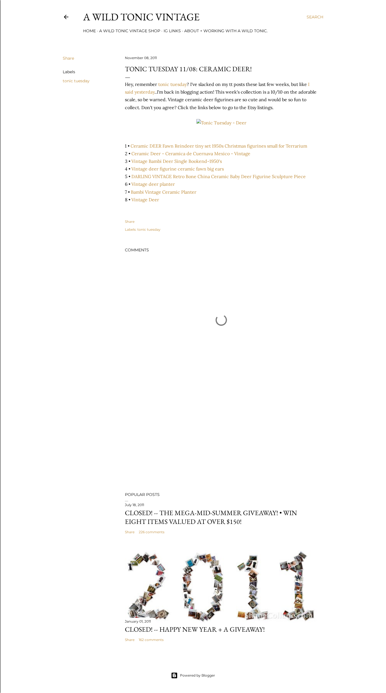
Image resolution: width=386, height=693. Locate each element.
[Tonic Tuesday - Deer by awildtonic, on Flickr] (221, 123)
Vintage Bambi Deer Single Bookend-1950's (176, 161)
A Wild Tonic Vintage (141, 16)
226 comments (151, 532)
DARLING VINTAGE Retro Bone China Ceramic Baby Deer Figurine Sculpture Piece (218, 176)
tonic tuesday (76, 80)
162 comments (151, 640)
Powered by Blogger (197, 675)
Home (89, 30)
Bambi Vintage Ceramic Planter (163, 192)
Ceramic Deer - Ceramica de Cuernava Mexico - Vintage (190, 153)
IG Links (172, 30)
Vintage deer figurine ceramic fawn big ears (177, 169)
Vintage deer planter (153, 184)
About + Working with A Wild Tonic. (226, 30)
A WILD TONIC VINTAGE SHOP (129, 30)
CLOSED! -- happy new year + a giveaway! (195, 629)
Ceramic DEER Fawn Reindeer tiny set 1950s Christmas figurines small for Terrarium (219, 146)
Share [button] (68, 58)
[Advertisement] (221, 438)
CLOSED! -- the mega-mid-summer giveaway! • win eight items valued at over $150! (211, 517)
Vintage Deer (145, 199)
